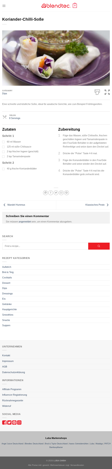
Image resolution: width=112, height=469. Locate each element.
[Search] (99, 246)
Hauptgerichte (9, 309)
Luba (92, 444)
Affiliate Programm (11, 389)
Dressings (7, 293)
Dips (4, 93)
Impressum (8, 361)
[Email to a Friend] (61, 192)
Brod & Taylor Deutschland (56, 444)
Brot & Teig (8, 272)
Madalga (99, 444)
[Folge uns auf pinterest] (14, 422)
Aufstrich (6, 267)
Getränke (7, 304)
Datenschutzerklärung (13, 372)
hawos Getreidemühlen (78, 444)
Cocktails (7, 277)
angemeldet (25, 221)
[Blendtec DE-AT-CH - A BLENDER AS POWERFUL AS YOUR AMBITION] (56, 5)
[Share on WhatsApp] (45, 192)
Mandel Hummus (16, 205)
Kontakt (6, 355)
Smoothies (7, 315)
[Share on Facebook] (50, 192)
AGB (4, 366)
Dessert (6, 283)
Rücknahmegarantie (12, 400)
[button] (4, 5)
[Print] (97, 91)
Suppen (6, 325)
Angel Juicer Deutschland (12, 444)
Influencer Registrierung (14, 395)
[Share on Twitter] (56, 192)
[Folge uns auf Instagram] (19, 422)
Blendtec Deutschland (34, 444)
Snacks (6, 320)
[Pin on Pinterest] (66, 192)
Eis (4, 299)
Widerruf (6, 406)
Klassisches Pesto (95, 205)
